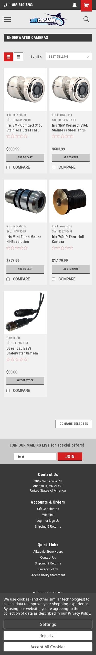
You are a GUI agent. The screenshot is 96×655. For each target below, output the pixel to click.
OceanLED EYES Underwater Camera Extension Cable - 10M (24, 353)
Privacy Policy (48, 569)
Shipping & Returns (48, 526)
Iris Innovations (16, 115)
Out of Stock (25, 380)
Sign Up (54, 521)
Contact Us (48, 557)
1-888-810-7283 (21, 5)
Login (40, 521)
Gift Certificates (48, 509)
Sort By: (36, 56)
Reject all (48, 635)
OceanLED (13, 338)
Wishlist (48, 515)
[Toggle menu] (7, 19)
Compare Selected (73, 424)
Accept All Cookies (48, 647)
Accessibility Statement (48, 575)
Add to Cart (25, 157)
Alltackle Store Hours (48, 551)
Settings (48, 624)
